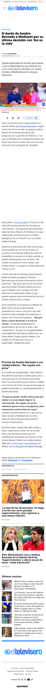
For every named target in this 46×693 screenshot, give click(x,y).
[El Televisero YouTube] (28, 680)
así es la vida (7, 469)
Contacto (28, 674)
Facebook (13, 460)
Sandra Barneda (28, 126)
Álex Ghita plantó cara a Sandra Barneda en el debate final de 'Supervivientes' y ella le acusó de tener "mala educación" (22, 558)
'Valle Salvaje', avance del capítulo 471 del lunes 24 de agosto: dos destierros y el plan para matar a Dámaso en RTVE (29, 632)
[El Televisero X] (22, 680)
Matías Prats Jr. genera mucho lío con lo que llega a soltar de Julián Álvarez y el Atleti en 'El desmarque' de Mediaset (28, 585)
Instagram (27, 460)
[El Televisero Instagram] (25, 680)
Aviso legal (14, 668)
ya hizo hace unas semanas (24, 443)
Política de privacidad (27, 668)
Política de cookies (31, 671)
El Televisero (10, 53)
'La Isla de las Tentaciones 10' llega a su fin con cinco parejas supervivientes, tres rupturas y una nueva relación (23, 511)
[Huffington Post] (22, 687)
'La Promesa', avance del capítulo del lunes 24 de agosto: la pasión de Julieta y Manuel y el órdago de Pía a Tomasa (29, 596)
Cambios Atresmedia (19, 2)
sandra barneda (19, 469)
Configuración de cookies (15, 671)
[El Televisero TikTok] (32, 680)
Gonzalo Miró (32, 2)
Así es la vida (20, 222)
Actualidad (6, 29)
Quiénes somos (18, 674)
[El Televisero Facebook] (19, 680)
